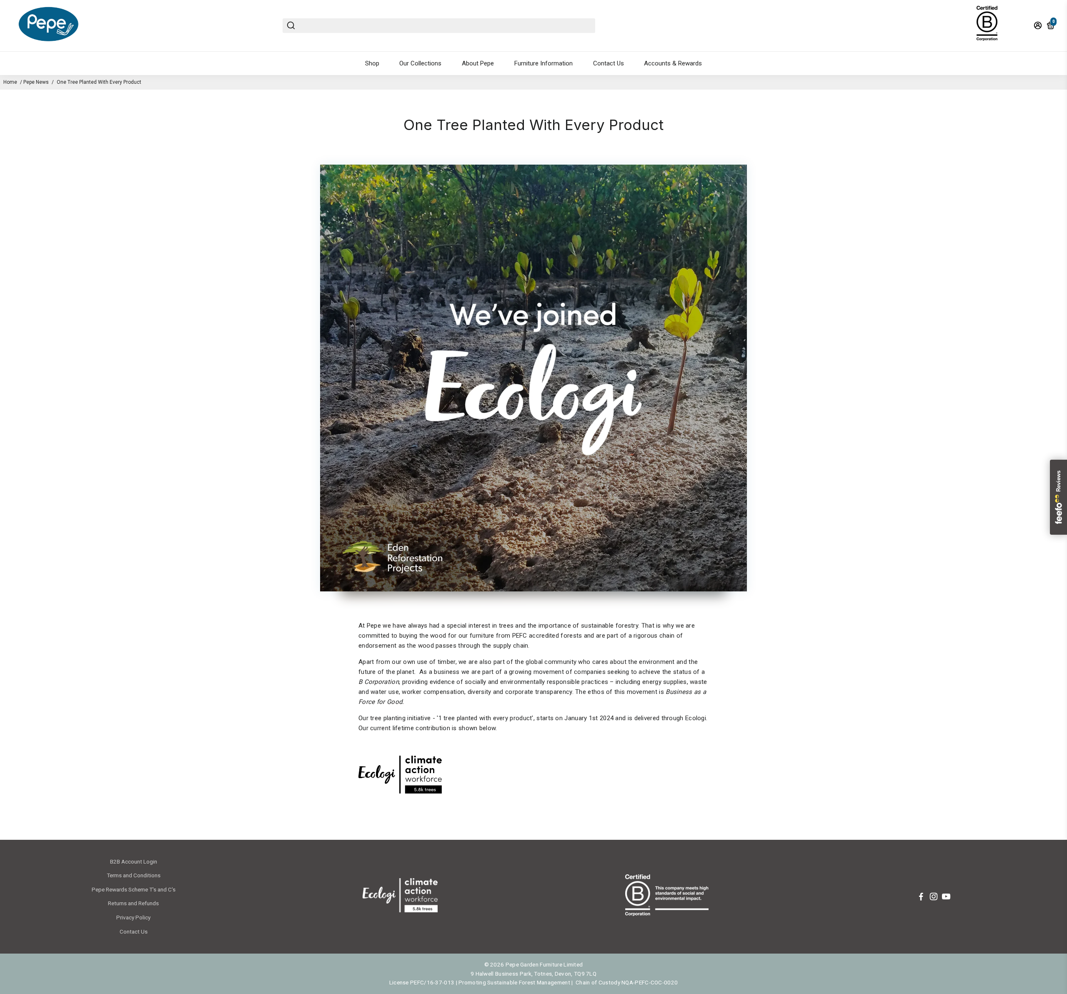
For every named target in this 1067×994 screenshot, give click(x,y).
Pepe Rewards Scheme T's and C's (133, 889)
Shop (372, 63)
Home (10, 82)
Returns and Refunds (133, 903)
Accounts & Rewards (673, 63)
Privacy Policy (133, 917)
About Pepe (478, 63)
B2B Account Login (133, 861)
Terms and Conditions (133, 875)
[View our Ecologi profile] (400, 776)
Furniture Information (543, 63)
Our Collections (420, 63)
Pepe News (36, 82)
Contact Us (608, 63)
